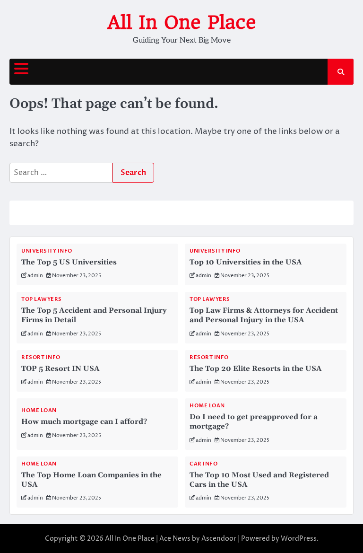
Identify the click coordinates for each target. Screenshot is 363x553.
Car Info (203, 463)
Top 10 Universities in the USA (246, 262)
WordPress (299, 538)
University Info (46, 251)
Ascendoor (218, 538)
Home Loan (39, 410)
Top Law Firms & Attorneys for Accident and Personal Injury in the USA (264, 315)
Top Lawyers (41, 299)
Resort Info (40, 357)
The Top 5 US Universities (69, 262)
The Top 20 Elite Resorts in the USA (256, 368)
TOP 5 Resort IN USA (60, 368)
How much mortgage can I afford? (84, 421)
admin (35, 275)
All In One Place (181, 22)
